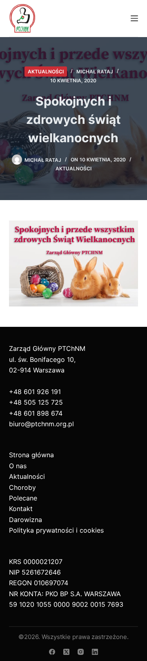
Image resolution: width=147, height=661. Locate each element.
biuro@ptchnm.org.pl (41, 424)
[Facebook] (52, 652)
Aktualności (46, 71)
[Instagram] (81, 652)
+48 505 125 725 (36, 402)
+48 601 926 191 (35, 392)
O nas (18, 466)
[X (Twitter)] (66, 652)
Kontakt (21, 509)
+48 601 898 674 (35, 413)
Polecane (23, 498)
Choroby (22, 487)
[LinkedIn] (95, 652)
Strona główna (31, 455)
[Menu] (134, 18)
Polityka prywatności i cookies (56, 530)
